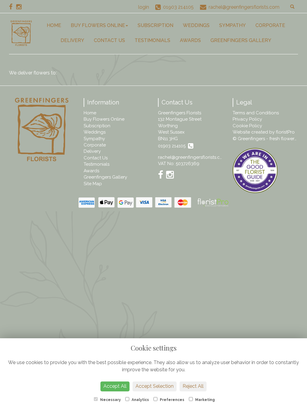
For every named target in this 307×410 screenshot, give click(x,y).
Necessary (110, 400)
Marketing (204, 400)
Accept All (115, 386)
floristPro (285, 132)
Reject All (193, 386)
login (143, 7)
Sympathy (232, 25)
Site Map (93, 183)
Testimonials (152, 40)
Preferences (171, 400)
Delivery (72, 40)
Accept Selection (155, 386)
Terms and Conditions (256, 113)
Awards (190, 40)
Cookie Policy (247, 125)
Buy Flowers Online (98, 25)
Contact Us (109, 40)
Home (54, 25)
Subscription (155, 25)
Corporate (270, 25)
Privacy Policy (247, 119)
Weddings (196, 25)
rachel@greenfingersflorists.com (192, 157)
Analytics (140, 400)
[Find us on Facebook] (12, 7)
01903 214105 (173, 146)
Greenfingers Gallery (240, 40)
